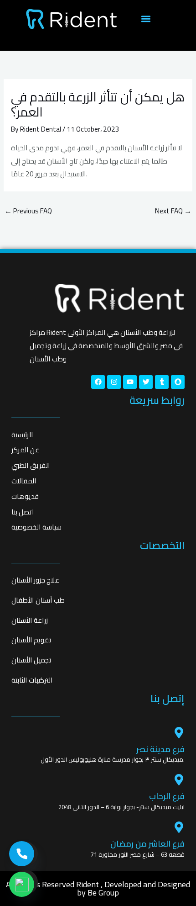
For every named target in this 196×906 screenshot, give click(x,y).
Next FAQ (173, 210)
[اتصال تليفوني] (21, 853)
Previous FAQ (28, 210)
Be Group (103, 892)
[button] (145, 18)
